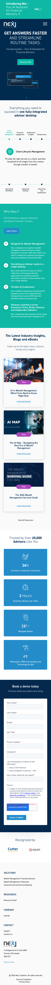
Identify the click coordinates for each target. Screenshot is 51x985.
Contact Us (8, 934)
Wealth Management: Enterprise (16, 882)
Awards (7, 915)
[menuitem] (44, 23)
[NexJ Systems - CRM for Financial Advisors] (21, 23)
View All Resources (25, 520)
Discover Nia (25, 62)
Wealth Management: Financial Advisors (19, 878)
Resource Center (10, 900)
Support (7, 931)
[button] (24, 97)
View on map (9, 962)
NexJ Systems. (21, 975)
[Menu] (44, 23)
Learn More (11, 231)
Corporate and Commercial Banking (18, 885)
